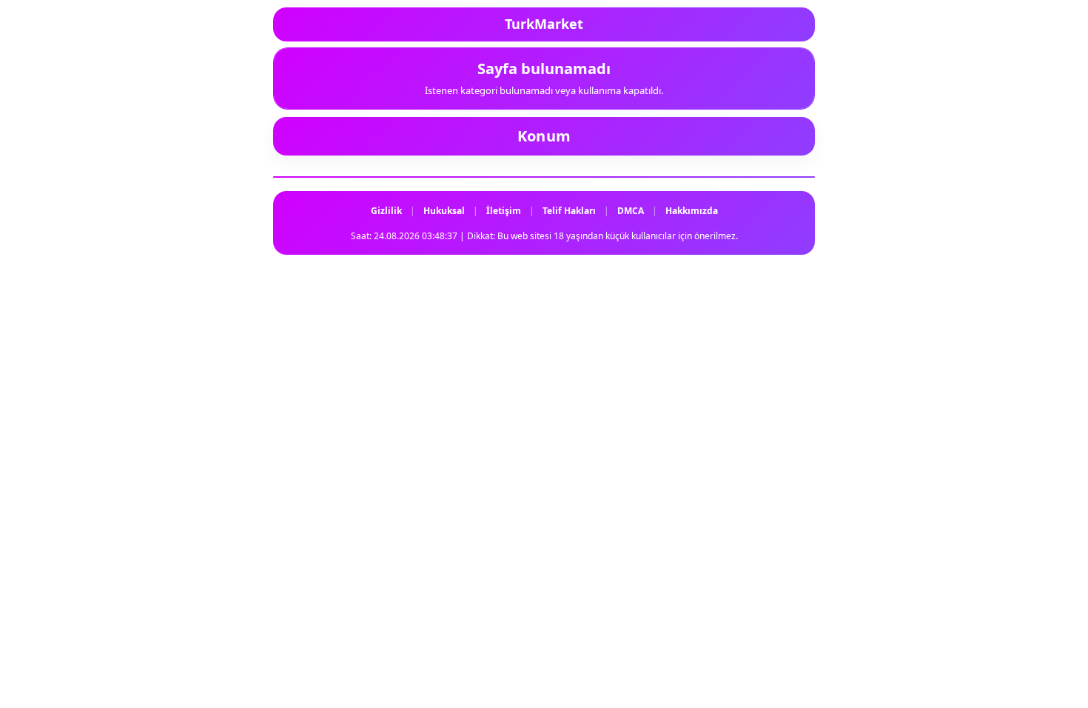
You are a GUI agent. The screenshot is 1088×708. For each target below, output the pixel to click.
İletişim (503, 210)
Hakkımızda (691, 210)
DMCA (630, 210)
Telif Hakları (569, 210)
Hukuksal (444, 210)
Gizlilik (386, 210)
